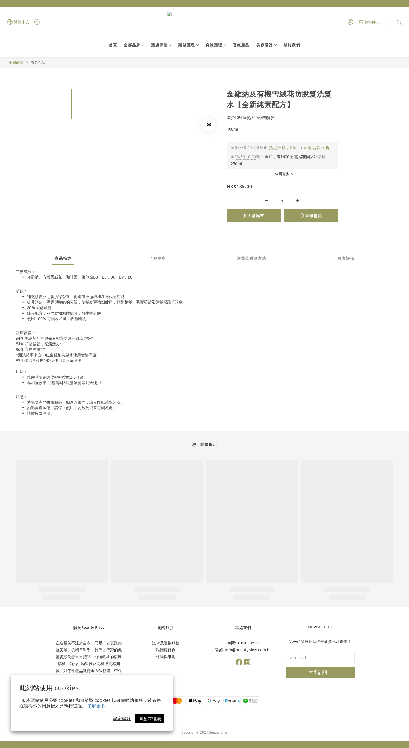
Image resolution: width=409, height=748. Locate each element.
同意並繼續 (150, 718)
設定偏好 (122, 718)
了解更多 (96, 706)
